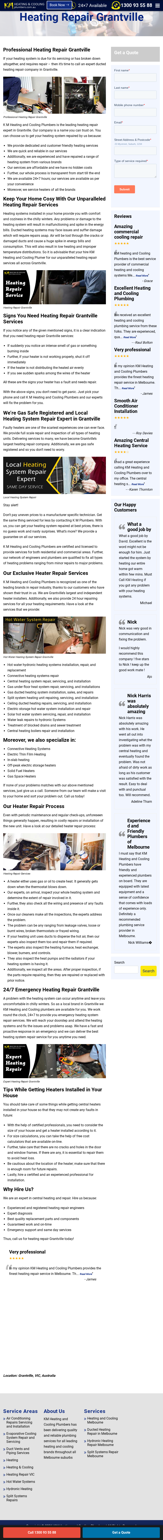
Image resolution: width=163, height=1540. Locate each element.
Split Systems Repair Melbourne (102, 1454)
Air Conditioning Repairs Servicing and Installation (19, 1422)
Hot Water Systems (20, 1482)
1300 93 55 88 (136, 5)
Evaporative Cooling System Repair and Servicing (21, 1438)
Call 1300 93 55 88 (42, 1532)
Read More (86, 1274)
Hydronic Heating (19, 1489)
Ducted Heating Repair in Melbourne (102, 1432)
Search (119, 962)
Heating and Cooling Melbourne (102, 1420)
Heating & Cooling (19, 1467)
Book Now (58, 5)
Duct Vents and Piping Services (17, 1451)
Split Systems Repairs (16, 1498)
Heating (12, 1460)
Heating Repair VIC (20, 1474)
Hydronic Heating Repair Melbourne (100, 1443)
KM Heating (134, 580)
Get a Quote (121, 1532)
